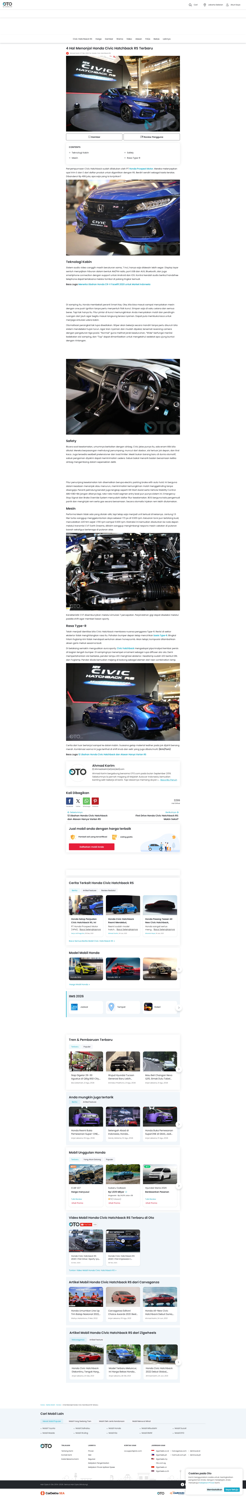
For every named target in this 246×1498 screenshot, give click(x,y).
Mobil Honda (115, 1428)
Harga (99, 38)
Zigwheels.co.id (162, 1451)
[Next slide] (179, 969)
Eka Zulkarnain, (77, 1083)
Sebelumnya (87, 816)
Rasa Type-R (133, 157)
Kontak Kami (66, 1455)
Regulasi (91, 1459)
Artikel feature (89, 890)
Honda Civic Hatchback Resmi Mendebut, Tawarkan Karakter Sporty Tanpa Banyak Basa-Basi (122, 921)
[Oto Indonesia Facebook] (182, 1484)
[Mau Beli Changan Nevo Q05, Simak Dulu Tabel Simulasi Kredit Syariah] (160, 1061)
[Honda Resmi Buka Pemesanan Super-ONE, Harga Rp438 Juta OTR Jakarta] (86, 1117)
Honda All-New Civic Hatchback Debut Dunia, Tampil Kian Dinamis (159, 1312)
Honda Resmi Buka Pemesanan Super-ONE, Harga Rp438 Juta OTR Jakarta (84, 1132)
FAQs (147, 38)
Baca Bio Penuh (168, 779)
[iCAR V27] (86, 1174)
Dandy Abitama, (115, 1138)
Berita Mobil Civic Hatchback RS (97, 941)
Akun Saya (235, 4)
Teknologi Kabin (80, 152)
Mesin (75, 157)
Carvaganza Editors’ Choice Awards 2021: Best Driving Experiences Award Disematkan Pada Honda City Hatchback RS (122, 1312)
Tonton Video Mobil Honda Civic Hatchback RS (92, 1270)
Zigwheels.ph (161, 1455)
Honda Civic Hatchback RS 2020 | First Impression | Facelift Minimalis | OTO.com (122, 1258)
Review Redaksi (108, 890)
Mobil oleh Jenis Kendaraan (111, 1421)
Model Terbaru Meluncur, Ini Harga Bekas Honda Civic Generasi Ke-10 (123, 1370)
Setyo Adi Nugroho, (78, 933)
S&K (89, 1455)
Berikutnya (157, 816)
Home (42, 1405)
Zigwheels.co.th (162, 1471)
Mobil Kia (113, 1433)
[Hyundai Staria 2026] (160, 1174)
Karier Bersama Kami (70, 1459)
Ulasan (138, 38)
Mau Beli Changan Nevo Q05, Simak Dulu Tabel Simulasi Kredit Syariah (158, 1077)
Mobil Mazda (49, 1433)
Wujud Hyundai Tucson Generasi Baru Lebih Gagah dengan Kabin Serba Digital (121, 1077)
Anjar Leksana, (151, 1083)
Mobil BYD (179, 1433)
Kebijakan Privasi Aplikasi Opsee (101, 1467)
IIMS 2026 (76, 996)
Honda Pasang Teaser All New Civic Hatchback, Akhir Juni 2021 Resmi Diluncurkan (158, 921)
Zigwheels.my (161, 1459)
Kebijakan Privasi (207, 1482)
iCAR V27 (76, 1187)
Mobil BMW (147, 1433)
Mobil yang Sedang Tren (80, 1421)
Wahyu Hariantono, (79, 1318)
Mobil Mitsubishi (149, 1428)
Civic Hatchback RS (82, 38)
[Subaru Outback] (123, 1174)
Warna (119, 38)
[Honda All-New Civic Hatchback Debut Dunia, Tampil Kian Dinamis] (160, 1297)
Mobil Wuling (82, 1433)
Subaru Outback (117, 1187)
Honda (58, 1405)
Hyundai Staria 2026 (156, 1187)
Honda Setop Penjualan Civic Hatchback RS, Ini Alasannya (84, 921)
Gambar (109, 38)
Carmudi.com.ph (179, 1455)
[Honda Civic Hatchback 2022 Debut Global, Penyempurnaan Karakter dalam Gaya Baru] (161, 1354)
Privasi (91, 1451)
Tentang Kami (67, 1451)
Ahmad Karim (75, 53)
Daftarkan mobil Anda (92, 846)
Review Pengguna (153, 136)
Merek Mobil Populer (52, 1421)
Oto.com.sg (161, 1463)
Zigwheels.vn (161, 1467)
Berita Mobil (50, 1405)
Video (129, 38)
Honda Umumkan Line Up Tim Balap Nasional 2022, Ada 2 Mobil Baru (85, 1312)
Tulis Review (76, 1199)
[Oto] (7, 5)
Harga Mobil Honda (78, 984)
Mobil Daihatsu (83, 1428)
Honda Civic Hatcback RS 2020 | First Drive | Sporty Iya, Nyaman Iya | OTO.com (85, 1258)
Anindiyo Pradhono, (116, 1083)
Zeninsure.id (195, 1451)
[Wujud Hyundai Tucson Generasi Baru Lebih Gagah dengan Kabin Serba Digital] (123, 1061)
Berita (74, 890)
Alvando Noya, (150, 933)
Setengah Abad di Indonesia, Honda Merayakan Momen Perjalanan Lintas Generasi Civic (119, 1132)
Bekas (156, 38)
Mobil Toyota (49, 1428)
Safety (130, 152)
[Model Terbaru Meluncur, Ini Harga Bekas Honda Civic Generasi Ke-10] (123, 1354)
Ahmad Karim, (113, 933)
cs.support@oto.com (133, 1451)
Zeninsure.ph (195, 1455)
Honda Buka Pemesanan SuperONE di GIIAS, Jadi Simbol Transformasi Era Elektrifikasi (159, 1132)
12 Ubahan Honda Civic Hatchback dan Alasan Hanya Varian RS (112, 754)
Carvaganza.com (179, 1451)
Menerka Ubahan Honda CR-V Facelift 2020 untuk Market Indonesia (114, 284)
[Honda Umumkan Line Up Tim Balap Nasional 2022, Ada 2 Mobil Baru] (86, 1297)
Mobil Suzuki (180, 1428)
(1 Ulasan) (116, 1199)
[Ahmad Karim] (77, 773)
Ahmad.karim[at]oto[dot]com (109, 769)
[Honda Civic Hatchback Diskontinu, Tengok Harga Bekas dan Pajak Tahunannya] (86, 1354)
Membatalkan (214, 1489)
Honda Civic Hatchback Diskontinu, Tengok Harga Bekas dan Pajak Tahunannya (86, 1370)
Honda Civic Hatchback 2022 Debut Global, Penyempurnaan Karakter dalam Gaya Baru (160, 1370)
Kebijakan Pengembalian (98, 1463)
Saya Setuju (232, 1489)
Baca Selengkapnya (90, 929)
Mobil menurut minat (141, 1421)
